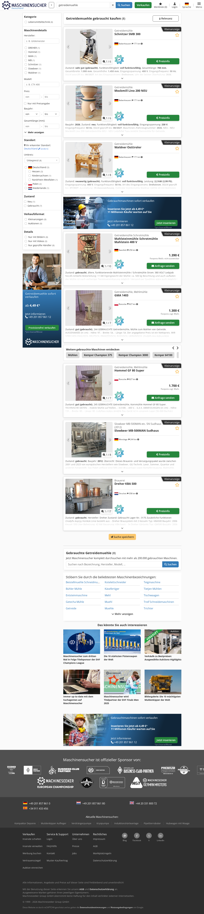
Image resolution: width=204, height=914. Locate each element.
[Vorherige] (68, 47)
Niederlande (40, 187)
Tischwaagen (151, 595)
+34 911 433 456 (38, 808)
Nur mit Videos (37, 241)
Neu (31, 201)
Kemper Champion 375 (98, 355)
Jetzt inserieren (166, 223)
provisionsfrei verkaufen (42, 327)
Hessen (37, 171)
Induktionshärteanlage (126, 823)
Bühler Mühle (74, 589)
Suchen (125, 5)
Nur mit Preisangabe (39, 103)
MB (31, 60)
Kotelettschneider (115, 582)
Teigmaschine (152, 582)
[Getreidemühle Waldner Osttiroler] (89, 159)
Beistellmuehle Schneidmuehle (84, 582)
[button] (199, 5)
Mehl (108, 595)
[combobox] (42, 160)
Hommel (34, 51)
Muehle (109, 608)
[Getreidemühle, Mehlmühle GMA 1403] (89, 307)
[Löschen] (113, 5)
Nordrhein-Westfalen (45, 179)
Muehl (108, 602)
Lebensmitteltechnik (40, 21)
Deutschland (36, 148)
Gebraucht (35, 205)
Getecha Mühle (75, 602)
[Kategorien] (51, 5)
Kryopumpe (103, 823)
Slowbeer (34, 68)
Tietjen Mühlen (153, 589)
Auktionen (35, 223)
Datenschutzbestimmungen (93, 907)
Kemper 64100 (163, 355)
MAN (32, 56)
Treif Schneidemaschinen (159, 602)
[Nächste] (109, 47)
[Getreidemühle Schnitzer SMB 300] (89, 46)
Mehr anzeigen (123, 614)
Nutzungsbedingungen (122, 907)
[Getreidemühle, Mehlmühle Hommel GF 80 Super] (89, 383)
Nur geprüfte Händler (41, 245)
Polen (37, 183)
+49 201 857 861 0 (39, 803)
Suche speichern (123, 537)
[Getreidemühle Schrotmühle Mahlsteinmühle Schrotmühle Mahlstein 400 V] (89, 251)
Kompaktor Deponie (25, 823)
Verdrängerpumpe (81, 823)
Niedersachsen (41, 175)
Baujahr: (28, 108)
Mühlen (72, 355)
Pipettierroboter (152, 823)
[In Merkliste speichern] (177, 35)
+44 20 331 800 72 (146, 803)
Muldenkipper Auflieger (53, 823)
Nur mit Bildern (38, 236)
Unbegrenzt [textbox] (34, 160)
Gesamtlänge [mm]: (34, 120)
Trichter (148, 608)
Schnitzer (34, 64)
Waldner (34, 72)
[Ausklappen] (122, 78)
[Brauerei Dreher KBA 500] (89, 496)
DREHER (34, 47)
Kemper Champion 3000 (133, 355)
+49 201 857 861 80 (93, 803)
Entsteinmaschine (76, 595)
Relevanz (166, 18)
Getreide (71, 608)
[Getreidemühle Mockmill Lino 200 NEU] (89, 103)
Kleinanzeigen (37, 219)
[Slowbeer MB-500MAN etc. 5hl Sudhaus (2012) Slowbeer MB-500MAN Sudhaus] (89, 439)
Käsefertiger (112, 589)
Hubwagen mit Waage (177, 823)
